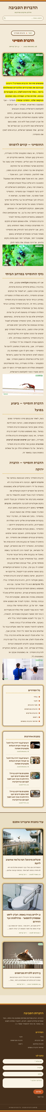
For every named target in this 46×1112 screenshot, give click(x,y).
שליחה (38, 1092)
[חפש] (5, 18)
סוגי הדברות (32, 705)
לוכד (35, 701)
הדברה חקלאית (28, 282)
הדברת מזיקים (31, 713)
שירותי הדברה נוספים (29, 721)
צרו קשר (40, 1097)
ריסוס (35, 717)
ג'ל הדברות (38, 584)
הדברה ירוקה (37, 482)
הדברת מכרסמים (31, 709)
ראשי (30, 33)
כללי (35, 697)
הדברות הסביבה (23, 7)
